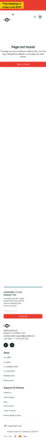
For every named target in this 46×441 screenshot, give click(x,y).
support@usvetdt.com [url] (25, 336)
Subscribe (23, 316)
